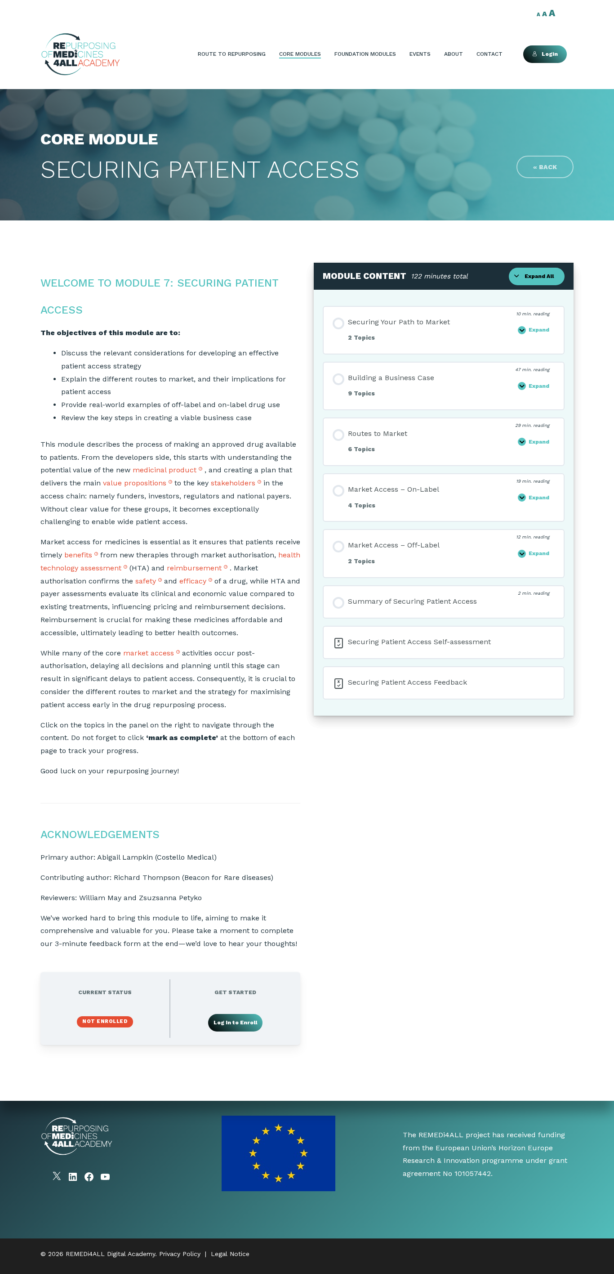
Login (550, 54)
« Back (545, 166)
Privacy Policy (179, 1253)
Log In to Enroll (235, 1022)
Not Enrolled (105, 1021)
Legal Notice (230, 1253)
